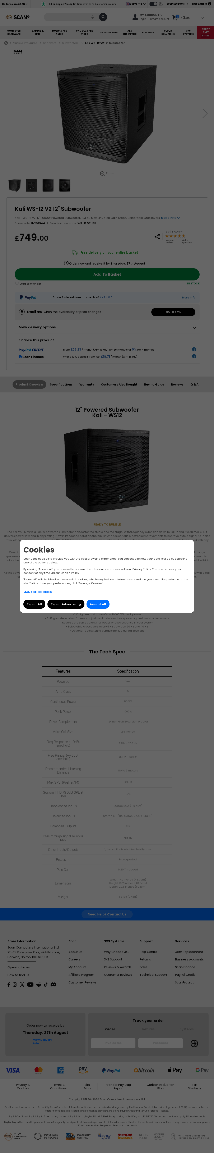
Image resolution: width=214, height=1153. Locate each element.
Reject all (34, 604)
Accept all (98, 604)
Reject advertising (66, 604)
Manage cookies (37, 592)
